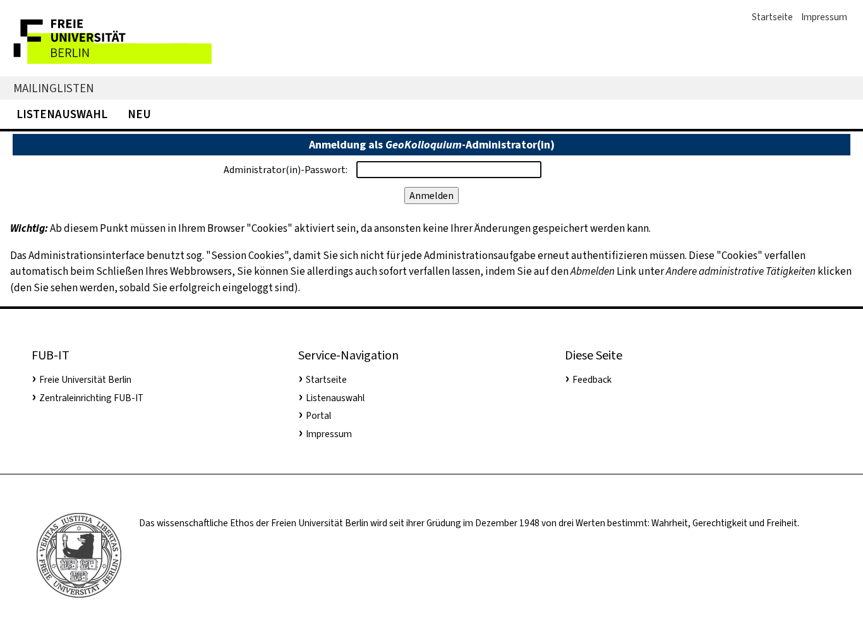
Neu (139, 114)
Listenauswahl (61, 114)
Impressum (824, 17)
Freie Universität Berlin (85, 379)
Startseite (772, 17)
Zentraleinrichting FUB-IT (91, 398)
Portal (318, 415)
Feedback (592, 379)
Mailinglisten (53, 88)
